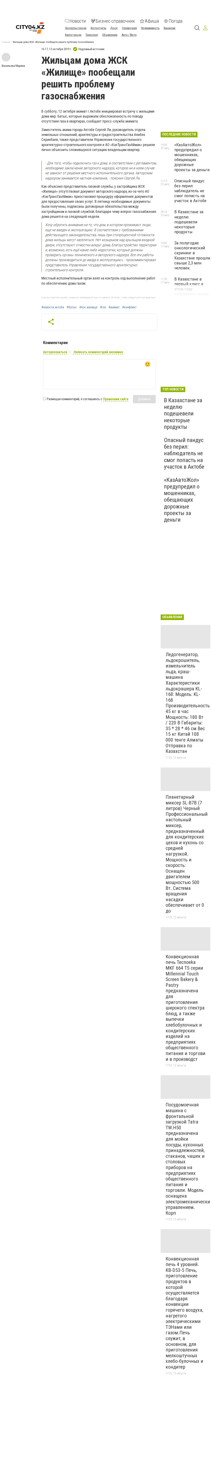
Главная (6, 42)
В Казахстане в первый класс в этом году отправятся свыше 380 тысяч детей (191, 289)
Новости (78, 21)
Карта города (73, 35)
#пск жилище (88, 307)
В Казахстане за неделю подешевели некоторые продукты (188, 221)
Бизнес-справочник (115, 21)
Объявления (109, 35)
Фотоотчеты (98, 28)
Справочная (129, 28)
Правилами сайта (115, 399)
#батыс (72, 307)
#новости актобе (52, 307)
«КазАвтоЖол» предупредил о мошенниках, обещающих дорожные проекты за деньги (192, 157)
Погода (176, 21)
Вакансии (169, 28)
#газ (103, 307)
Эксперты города (75, 28)
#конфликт (129, 307)
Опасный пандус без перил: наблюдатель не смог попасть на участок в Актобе (190, 190)
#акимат (114, 307)
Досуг (114, 28)
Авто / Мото (129, 35)
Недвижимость (150, 28)
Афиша (152, 21)
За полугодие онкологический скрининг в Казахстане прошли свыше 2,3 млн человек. (192, 255)
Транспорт (92, 35)
